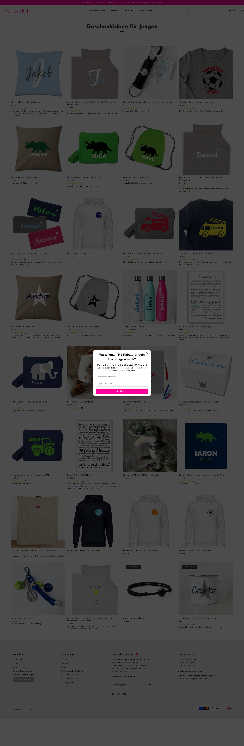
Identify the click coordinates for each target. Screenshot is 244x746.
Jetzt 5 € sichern (122, 391)
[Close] (147, 353)
